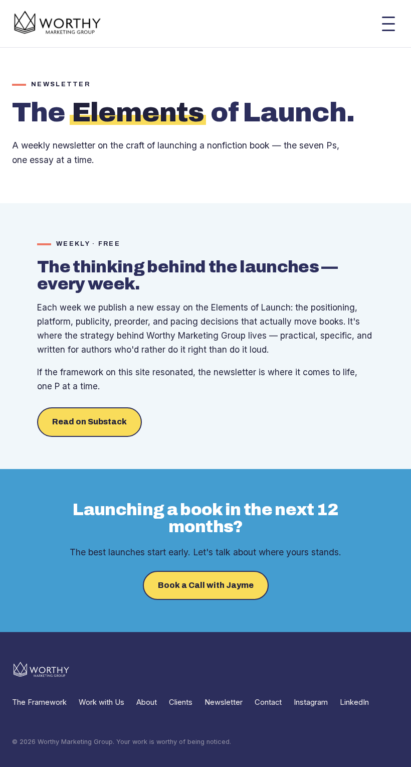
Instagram (311, 702)
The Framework (39, 702)
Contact (268, 702)
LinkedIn (354, 702)
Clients (180, 702)
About (146, 702)
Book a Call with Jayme (206, 585)
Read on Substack (89, 421)
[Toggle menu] (388, 24)
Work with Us (101, 702)
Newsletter (223, 702)
